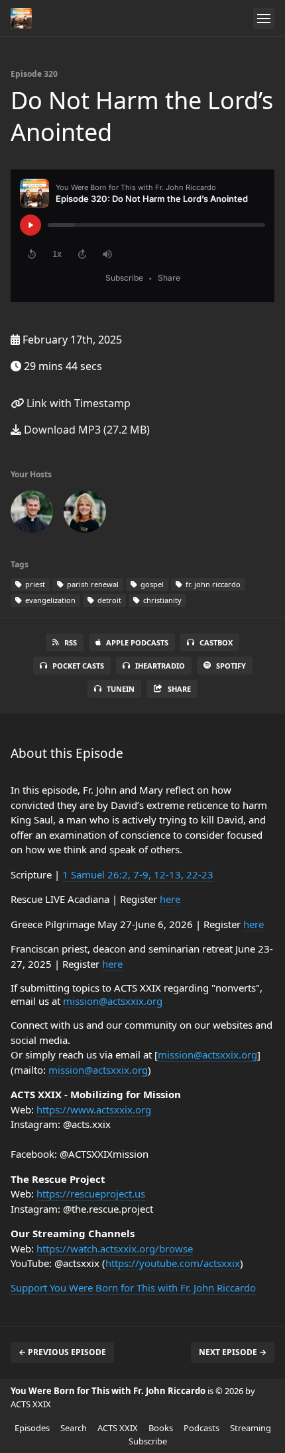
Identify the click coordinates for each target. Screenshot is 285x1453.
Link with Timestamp (77, 403)
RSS (70, 642)
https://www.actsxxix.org (93, 1109)
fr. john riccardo (212, 584)
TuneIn (121, 689)
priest (34, 584)
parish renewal (92, 584)
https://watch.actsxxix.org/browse (114, 1248)
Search (73, 1428)
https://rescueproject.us (90, 1193)
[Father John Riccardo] (32, 514)
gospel (151, 584)
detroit (108, 600)
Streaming (250, 1428)
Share (179, 689)
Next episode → (232, 1352)
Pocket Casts (78, 666)
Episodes (32, 1428)
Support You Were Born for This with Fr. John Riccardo (133, 1287)
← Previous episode (62, 1352)
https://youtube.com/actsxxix (172, 1263)
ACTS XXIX (117, 1428)
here (170, 899)
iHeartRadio (160, 666)
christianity (161, 600)
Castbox (216, 642)
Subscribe (148, 1441)
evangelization (49, 600)
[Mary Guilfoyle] (85, 514)
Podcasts (201, 1428)
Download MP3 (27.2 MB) (85, 429)
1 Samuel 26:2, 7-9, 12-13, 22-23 (137, 874)
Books (160, 1428)
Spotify (231, 666)
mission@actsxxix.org (112, 1001)
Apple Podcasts (137, 642)
